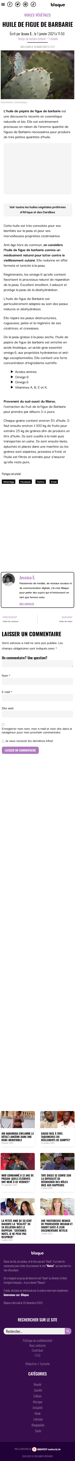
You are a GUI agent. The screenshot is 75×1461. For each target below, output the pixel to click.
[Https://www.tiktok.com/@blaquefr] (33, 4)
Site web (8, 708)
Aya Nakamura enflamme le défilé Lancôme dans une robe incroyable (17, 1136)
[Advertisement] (37, 524)
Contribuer (37, 1350)
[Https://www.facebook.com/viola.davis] (9, 4)
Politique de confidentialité (37, 1340)
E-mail (7, 692)
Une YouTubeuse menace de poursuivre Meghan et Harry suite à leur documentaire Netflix (57, 1225)
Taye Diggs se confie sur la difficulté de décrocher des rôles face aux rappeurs (56, 1180)
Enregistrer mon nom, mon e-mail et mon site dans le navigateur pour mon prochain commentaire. (37, 730)
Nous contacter (37, 1345)
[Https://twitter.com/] (17, 4)
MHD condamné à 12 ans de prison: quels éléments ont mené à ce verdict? (17, 1178)
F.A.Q (37, 1355)
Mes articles (26, 604)
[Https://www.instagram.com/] (25, 4)
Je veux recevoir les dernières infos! (28, 740)
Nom (6, 675)
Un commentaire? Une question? (24, 657)
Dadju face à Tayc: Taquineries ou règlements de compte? (55, 1136)
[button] (3, 4)
